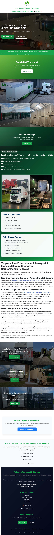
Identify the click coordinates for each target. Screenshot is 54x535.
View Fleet (15, 379)
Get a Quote (22, 522)
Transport (21, 8)
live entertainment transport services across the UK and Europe (27, 280)
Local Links (34, 528)
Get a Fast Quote (7, 36)
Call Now (31, 522)
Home (16, 8)
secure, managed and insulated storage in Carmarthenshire (36, 292)
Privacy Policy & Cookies (24, 528)
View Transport (27, 71)
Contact (40, 528)
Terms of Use (15, 528)
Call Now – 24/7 (21, 36)
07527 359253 (38, 11)
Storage (27, 8)
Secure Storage (35, 8)
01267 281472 (30, 11)
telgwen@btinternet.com (18, 11)
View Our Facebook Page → (27, 429)
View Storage (27, 143)
